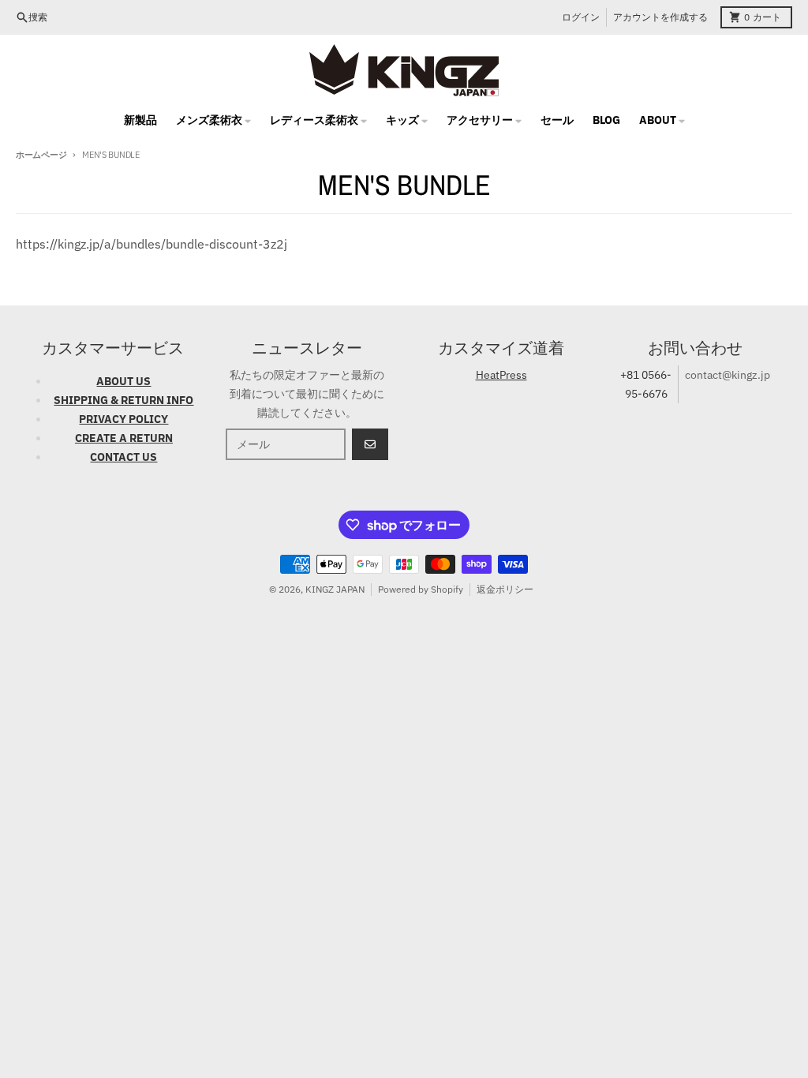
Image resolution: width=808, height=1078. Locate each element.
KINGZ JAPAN (335, 589)
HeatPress (501, 375)
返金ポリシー (505, 589)
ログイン (581, 17)
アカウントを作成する (660, 17)
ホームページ (41, 154)
